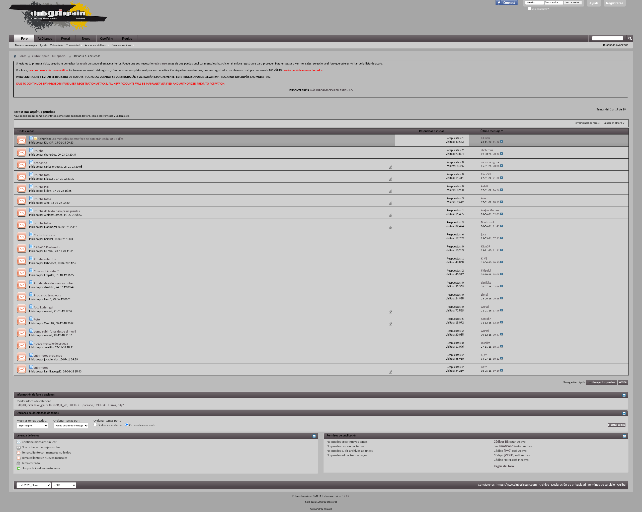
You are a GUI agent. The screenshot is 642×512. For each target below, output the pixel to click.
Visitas (440, 131)
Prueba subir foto (45, 259)
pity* (121, 405)
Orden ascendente (109, 425)
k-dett (47, 191)
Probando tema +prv (47, 295)
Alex (46, 203)
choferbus (50, 154)
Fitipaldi (49, 275)
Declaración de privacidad (568, 484)
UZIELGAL (101, 405)
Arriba (622, 382)
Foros (22, 56)
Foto (37, 319)
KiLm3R (48, 142)
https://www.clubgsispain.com (517, 484)
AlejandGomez (53, 215)
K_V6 (63, 405)
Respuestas (426, 131)
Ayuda (594, 3)
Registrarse (614, 3)
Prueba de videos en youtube (53, 283)
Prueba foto (42, 175)
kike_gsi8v (41, 405)
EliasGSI (49, 178)
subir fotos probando (48, 355)
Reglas (127, 38)
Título (20, 131)
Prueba (38, 151)
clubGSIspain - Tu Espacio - (49, 56)
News (86, 38)
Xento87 (49, 323)
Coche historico (44, 235)
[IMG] (507, 451)
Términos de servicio (601, 484)
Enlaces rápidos (121, 45)
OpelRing (106, 38)
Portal (65, 38)
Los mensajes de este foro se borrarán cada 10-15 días (87, 139)
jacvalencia (51, 359)
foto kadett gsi (43, 307)
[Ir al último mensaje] (501, 142)
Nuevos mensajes (26, 45)
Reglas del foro (504, 466)
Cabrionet (50, 263)
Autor (30, 131)
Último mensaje (490, 131)
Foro (24, 38)
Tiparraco (86, 405)
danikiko (49, 287)
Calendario (56, 45)
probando (40, 163)
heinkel (48, 239)
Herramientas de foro (586, 123)
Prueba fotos (42, 199)
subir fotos (41, 367)
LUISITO (74, 405)
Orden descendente (141, 425)
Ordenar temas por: (66, 420)
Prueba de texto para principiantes (57, 211)
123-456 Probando (46, 247)
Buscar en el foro (613, 123)
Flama (112, 405)
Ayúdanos (45, 38)
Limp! (47, 299)
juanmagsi (50, 227)
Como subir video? (46, 271)
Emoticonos (507, 446)
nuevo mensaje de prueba (51, 343)
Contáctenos (486, 484)
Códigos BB (501, 441)
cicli (30, 405)
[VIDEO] (509, 455)
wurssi (48, 311)
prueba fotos (42, 223)
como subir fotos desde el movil (55, 331)
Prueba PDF (41, 187)
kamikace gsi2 (52, 371)
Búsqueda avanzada (615, 44)
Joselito (48, 347)
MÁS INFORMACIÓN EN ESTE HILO (331, 90)
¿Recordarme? (540, 9)
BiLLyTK (21, 405)
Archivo (544, 484)
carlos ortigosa (53, 166)
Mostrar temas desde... (32, 420)
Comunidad (72, 45)
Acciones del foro (95, 45)
